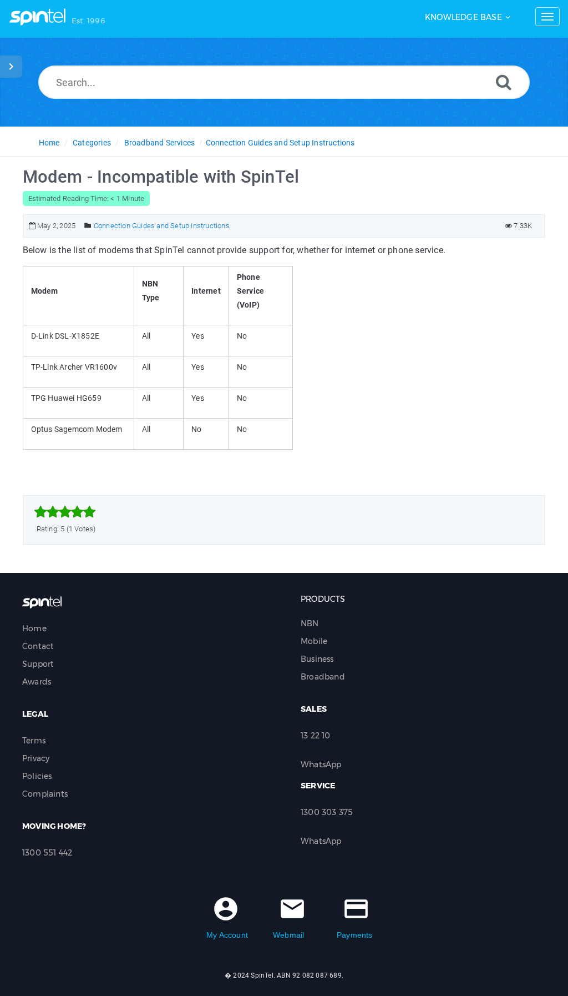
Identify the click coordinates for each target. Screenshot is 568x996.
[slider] (65, 512)
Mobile (314, 641)
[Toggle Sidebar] (11, 67)
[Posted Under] (88, 225)
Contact (38, 646)
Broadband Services (159, 142)
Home (49, 142)
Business (317, 659)
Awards (36, 682)
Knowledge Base (463, 17)
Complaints (45, 794)
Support (38, 664)
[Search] (504, 82)
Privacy (35, 758)
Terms (33, 741)
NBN (310, 623)
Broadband (323, 677)
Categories (92, 142)
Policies (37, 776)
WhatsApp (321, 764)
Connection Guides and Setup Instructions (280, 142)
